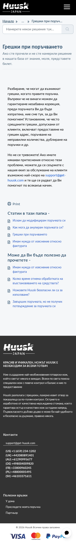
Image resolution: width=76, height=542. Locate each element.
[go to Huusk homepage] (16, 8)
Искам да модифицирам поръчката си (39, 220)
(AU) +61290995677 (19, 459)
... (23, 21)
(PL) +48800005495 (18, 472)
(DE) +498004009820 (20, 464)
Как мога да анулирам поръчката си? (38, 227)
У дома (10, 501)
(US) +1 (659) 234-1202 (21, 451)
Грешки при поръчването (30, 234)
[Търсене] (67, 29)
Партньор (12, 513)
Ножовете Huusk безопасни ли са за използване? (37, 292)
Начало (8, 21)
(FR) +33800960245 (18, 468)
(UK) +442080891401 (20, 455)
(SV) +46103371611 (19, 476)
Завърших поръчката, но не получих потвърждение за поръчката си (37, 304)
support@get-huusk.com (20, 443)
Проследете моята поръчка (23, 507)
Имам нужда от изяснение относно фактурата (37, 244)
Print (16, 204)
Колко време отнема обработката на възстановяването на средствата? (38, 281)
